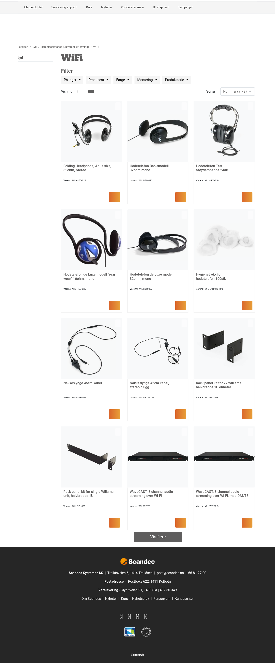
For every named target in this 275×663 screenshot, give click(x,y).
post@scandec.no (170, 573)
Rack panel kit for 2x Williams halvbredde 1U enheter (218, 385)
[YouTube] (145, 617)
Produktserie (175, 80)
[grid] (91, 91)
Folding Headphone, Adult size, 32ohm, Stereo (87, 168)
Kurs (89, 7)
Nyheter (106, 7)
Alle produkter (32, 7)
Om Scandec (91, 599)
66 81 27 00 (197, 573)
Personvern (161, 599)
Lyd (20, 58)
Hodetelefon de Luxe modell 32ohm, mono (151, 276)
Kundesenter (184, 599)
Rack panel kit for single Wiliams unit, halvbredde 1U (88, 494)
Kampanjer (185, 7)
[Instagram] (129, 617)
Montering (145, 80)
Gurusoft (137, 655)
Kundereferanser (132, 7)
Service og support (64, 7)
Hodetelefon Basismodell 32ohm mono (149, 168)
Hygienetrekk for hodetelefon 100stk (211, 276)
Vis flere (158, 536)
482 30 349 (168, 590)
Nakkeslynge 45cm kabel (82, 383)
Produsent (97, 80)
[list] (80, 91)
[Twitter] (121, 617)
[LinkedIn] (137, 617)
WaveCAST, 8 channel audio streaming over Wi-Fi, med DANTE (222, 494)
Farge (121, 80)
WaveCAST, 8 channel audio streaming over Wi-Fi (151, 494)
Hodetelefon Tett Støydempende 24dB (212, 168)
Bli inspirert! (161, 7)
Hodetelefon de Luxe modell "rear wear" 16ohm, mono (89, 276)
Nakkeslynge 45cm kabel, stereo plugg (149, 385)
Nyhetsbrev (140, 599)
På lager (70, 80)
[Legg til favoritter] (118, 106)
